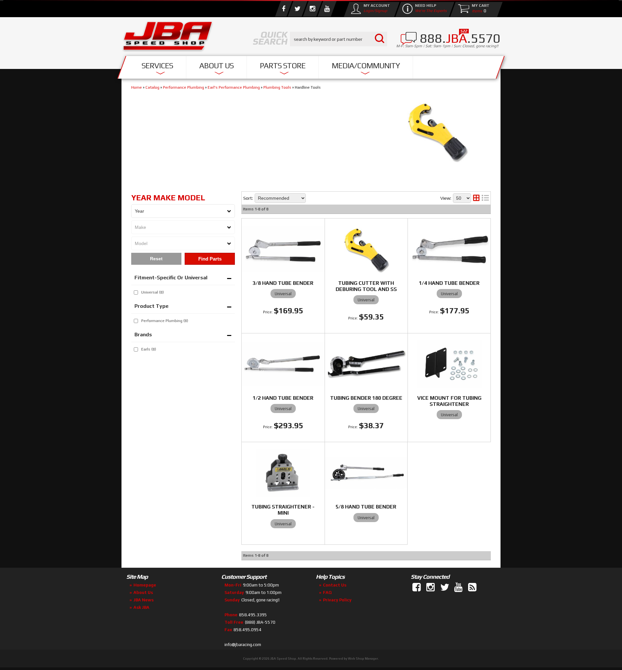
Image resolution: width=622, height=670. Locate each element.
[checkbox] (136, 292)
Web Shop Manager (363, 658)
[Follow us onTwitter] (445, 587)
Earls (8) (148, 349)
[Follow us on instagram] (312, 9)
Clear (156, 259)
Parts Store (282, 65)
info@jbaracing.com (243, 644)
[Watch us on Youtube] (326, 9)
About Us (216, 65)
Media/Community (366, 65)
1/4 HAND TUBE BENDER (449, 283)
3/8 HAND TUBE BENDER (283, 283)
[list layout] (485, 198)
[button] (338, 39)
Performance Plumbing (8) (164, 320)
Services (157, 65)
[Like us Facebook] (283, 9)
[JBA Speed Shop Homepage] (167, 37)
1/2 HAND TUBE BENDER (283, 398)
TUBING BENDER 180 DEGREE (366, 398)
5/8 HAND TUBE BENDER (366, 507)
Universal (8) (152, 292)
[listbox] (183, 211)
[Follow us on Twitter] (297, 9)
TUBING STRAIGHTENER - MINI (283, 510)
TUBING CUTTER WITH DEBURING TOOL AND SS (366, 286)
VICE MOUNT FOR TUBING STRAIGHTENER (449, 401)
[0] (475, 11)
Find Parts (210, 259)
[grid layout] (476, 198)
